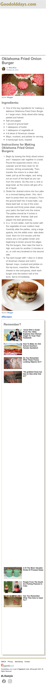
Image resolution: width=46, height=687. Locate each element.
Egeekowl (22, 669)
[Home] (18, 4)
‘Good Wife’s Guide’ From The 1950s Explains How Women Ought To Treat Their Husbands (32, 334)
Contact (27, 661)
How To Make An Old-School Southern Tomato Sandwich (32, 346)
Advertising (19, 661)
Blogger (10, 97)
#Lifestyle (7, 676)
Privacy (10, 661)
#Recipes (7, 316)
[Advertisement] (23, 32)
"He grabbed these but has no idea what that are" (32, 374)
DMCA (3, 661)
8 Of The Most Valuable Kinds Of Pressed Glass (33, 569)
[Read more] (13, 335)
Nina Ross (12, 68)
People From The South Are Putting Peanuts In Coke (33, 584)
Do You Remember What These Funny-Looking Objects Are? (32, 360)
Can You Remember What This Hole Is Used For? (33, 598)
